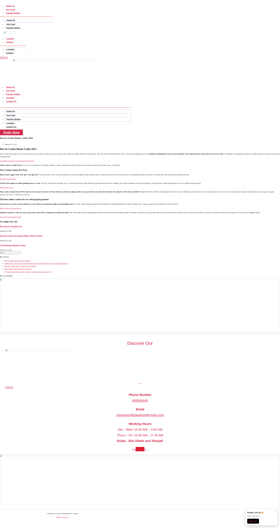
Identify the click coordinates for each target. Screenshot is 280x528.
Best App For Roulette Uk (11, 226)
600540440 (140, 400)
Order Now (253, 521)
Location (10, 49)
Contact (9, 42)
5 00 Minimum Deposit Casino (13, 245)
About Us (10, 20)
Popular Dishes (13, 13)
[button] (65, 106)
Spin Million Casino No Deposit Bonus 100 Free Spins (17, 161)
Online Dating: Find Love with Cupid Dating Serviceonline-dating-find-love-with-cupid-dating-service (36, 263)
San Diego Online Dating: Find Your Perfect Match (20, 266)
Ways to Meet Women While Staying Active (18, 269)
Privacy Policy (62, 517)
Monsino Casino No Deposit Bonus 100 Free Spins (21, 236)
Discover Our (140, 343)
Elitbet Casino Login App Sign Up (10, 208)
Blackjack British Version (8, 179)
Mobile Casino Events (7, 187)
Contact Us (11, 101)
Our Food (10, 24)
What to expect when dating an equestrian (17, 261)
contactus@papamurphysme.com (140, 415)
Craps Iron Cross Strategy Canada (10, 217)
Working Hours (140, 424)
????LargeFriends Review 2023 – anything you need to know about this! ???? (28, 272)
